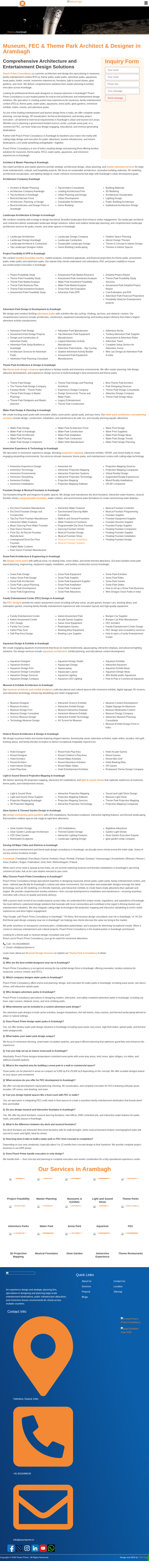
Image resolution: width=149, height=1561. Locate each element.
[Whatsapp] (51, 1548)
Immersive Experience (103, 1255)
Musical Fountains (46, 1253)
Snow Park (74, 1226)
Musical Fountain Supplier (71, 543)
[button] (146, 3)
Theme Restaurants (130, 1253)
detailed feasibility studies (30, 258)
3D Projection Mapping (18, 1255)
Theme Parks (131, 1198)
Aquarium (102, 1226)
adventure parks (46, 313)
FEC (130, 1226)
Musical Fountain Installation (72, 539)
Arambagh (9, 858)
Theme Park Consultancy (83, 953)
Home (10, 32)
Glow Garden (74, 1253)
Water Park (46, 1226)
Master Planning (46, 1198)
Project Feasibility (18, 1198)
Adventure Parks (18, 1226)
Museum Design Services (40, 953)
